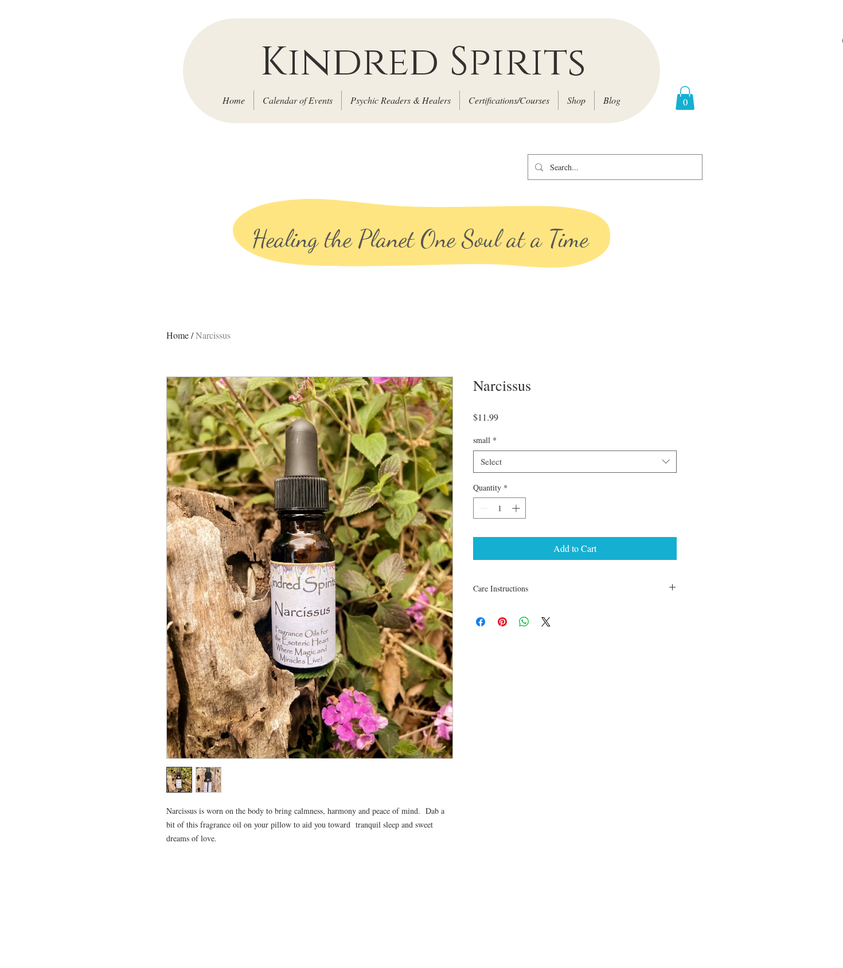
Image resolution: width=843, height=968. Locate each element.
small (485, 439)
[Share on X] (546, 622)
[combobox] (575, 461)
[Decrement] (482, 508)
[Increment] (517, 508)
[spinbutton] (499, 508)
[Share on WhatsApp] (524, 622)
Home (177, 335)
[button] (685, 98)
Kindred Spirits (423, 62)
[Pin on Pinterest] (502, 622)
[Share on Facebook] (480, 622)
